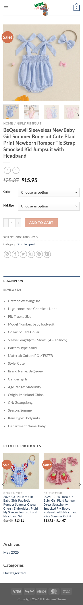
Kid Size (8, 205)
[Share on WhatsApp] (7, 254)
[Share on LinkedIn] (47, 254)
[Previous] (10, 62)
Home (8, 123)
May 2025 (11, 552)
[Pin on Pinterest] (39, 254)
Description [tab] (13, 281)
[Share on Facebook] (15, 254)
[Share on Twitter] (23, 254)
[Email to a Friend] (31, 254)
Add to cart (41, 223)
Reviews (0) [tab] (12, 289)
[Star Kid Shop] (41, 8)
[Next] (73, 62)
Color (6, 191)
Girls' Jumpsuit (29, 123)
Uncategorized (14, 573)
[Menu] (6, 7)
